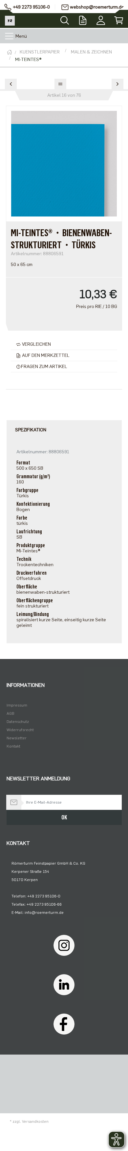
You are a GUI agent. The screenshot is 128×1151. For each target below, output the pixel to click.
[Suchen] (64, 18)
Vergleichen (36, 344)
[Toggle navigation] (9, 36)
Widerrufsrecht (20, 730)
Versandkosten (35, 1121)
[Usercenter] (101, 19)
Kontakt (13, 746)
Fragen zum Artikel (44, 366)
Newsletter (17, 738)
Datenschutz (18, 721)
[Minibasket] (119, 19)
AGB (10, 713)
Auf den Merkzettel (45, 355)
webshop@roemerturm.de (97, 7)
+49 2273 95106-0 (31, 7)
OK (64, 817)
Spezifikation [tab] (30, 430)
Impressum (17, 705)
